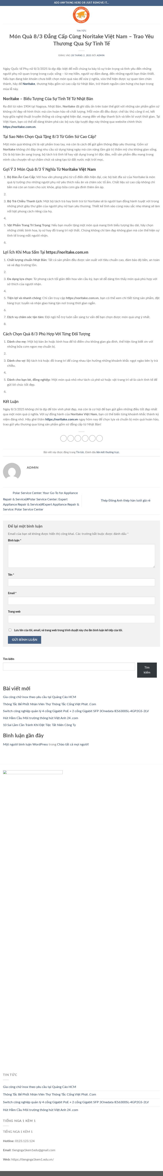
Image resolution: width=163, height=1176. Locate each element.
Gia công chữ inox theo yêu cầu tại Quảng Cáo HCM (39, 697)
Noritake (29, 83)
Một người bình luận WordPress (25, 744)
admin (101, 55)
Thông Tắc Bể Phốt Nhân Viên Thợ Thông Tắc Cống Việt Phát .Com (49, 704)
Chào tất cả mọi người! (73, 744)
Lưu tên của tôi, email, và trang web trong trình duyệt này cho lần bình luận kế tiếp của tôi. (68, 630)
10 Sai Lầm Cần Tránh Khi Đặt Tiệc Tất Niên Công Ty (39, 725)
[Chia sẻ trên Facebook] (70, 438)
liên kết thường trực (107, 452)
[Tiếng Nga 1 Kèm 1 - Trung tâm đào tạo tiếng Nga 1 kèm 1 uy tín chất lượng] (81, 15)
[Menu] (5, 15)
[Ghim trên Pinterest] (92, 438)
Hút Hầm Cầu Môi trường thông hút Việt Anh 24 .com (40, 718)
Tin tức (81, 31)
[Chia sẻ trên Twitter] (78, 438)
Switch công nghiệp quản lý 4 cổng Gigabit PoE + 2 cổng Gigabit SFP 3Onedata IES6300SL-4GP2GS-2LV (76, 711)
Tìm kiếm (8, 659)
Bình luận (14, 540)
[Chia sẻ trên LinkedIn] (99, 438)
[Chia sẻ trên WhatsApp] (63, 438)
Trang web (14, 611)
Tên (11, 574)
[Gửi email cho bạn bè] (85, 438)
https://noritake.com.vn (19, 127)
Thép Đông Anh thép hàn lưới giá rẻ (126, 500)
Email (12, 593)
